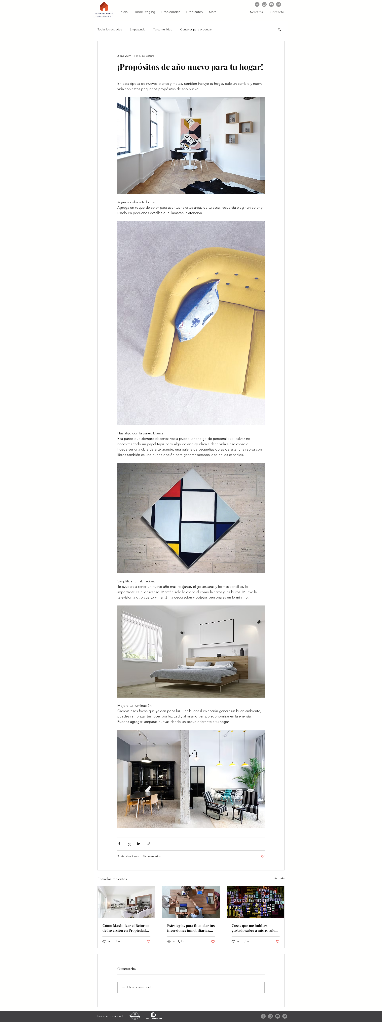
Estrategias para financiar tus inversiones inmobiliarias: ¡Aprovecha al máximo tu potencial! (191, 928)
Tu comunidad (162, 29)
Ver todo (279, 878)
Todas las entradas (109, 29)
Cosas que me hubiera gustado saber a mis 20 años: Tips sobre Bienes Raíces (255, 928)
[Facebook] (257, 4)
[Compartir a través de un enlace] (148, 844)
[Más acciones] (262, 55)
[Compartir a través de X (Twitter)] (129, 844)
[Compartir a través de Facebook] (119, 844)
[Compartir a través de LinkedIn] (139, 844)
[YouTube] (271, 4)
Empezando (137, 29)
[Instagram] (264, 4)
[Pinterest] (278, 4)
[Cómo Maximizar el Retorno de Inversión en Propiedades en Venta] (126, 902)
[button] (279, 29)
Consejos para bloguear (196, 29)
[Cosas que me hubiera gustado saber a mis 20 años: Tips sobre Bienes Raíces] (255, 902)
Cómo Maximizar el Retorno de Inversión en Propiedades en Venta (125, 928)
